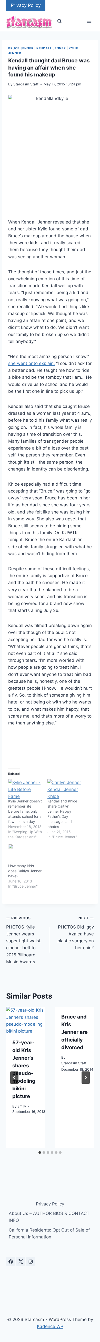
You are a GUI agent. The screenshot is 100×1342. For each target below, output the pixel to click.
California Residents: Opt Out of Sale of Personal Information (49, 1233)
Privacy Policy (26, 5)
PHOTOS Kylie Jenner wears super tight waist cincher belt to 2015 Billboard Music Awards (23, 940)
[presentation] (25, 1020)
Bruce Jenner (20, 48)
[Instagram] (30, 1261)
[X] (20, 1261)
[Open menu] (89, 21)
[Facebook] (10, 1261)
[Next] (86, 1077)
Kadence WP (50, 1326)
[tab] (39, 1152)
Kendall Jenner (51, 48)
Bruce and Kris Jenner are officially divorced (74, 1032)
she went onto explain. (31, 363)
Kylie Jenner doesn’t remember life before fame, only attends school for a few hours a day (25, 811)
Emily (21, 1106)
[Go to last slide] (14, 1077)
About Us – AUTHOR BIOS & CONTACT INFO (49, 1217)
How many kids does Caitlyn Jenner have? (25, 871)
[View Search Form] (59, 21)
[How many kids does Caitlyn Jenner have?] (25, 853)
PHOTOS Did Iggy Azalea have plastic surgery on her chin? (75, 933)
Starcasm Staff (25, 84)
